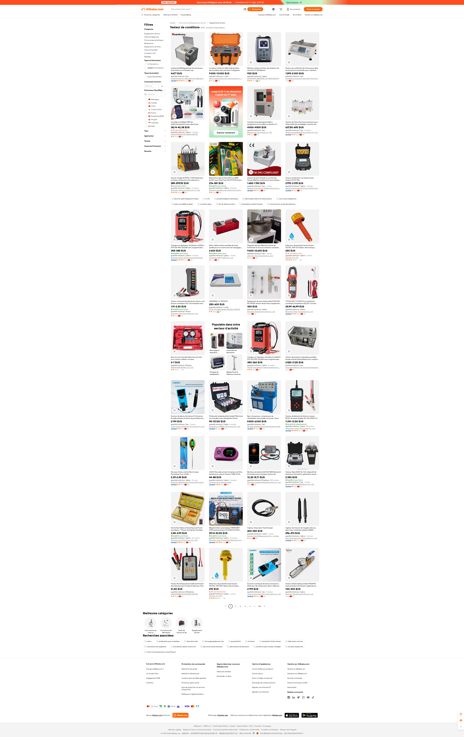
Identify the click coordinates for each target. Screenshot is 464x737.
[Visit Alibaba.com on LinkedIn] (293, 697)
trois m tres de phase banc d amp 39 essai (161, 652)
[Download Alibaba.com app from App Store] (292, 715)
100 (259, 606)
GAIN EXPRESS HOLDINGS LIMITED (184, 134)
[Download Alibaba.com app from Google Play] (309, 715)
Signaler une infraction (260, 692)
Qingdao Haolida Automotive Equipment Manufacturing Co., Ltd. (264, 426)
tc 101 (208, 199)
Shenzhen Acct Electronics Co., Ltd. (184, 540)
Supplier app (223, 715)
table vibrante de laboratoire (239, 647)
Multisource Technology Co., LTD (259, 132)
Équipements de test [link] (217, 23)
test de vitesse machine (226, 204)
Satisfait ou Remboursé (190, 673)
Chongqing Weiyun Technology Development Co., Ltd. (302, 367)
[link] (461, 714)
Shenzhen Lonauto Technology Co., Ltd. (300, 428)
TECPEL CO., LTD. (291, 258)
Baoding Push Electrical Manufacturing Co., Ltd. (264, 188)
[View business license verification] (254, 733)
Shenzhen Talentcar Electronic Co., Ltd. (185, 190)
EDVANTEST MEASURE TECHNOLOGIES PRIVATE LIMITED (264, 78)
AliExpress (197, 726)
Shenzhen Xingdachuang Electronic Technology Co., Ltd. (226, 190)
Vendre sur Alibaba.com (296, 669)
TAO (250, 726)
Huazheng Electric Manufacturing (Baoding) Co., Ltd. (188, 78)
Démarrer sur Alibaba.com (297, 673)
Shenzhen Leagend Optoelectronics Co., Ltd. (264, 482)
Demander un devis (224, 676)
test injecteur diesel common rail (184, 647)
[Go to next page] (264, 606)
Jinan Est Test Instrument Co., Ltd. (260, 256)
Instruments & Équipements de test (192, 23)
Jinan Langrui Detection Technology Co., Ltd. (188, 426)
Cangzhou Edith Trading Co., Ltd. (221, 258)
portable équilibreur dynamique (227, 199)
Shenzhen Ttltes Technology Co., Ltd (299, 312)
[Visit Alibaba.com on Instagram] (303, 697)
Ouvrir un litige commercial (262, 678)
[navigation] (155, 314)
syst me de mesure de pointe (212, 647)
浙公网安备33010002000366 (271, 733)
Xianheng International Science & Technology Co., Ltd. (302, 188)
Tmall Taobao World (220, 726)
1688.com (207, 726)
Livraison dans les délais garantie (193, 678)
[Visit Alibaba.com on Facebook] (288, 697)
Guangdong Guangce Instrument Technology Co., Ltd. (302, 78)
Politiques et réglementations (192, 694)
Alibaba (172, 23)
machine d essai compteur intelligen (268, 647)
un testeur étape (205, 204)
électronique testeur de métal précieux (258, 199)
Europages (267, 726)
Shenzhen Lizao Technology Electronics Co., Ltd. (226, 540)
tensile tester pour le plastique (169, 641)
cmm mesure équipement (287, 199)
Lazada (232, 726)
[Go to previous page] (226, 606)
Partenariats (291, 687)
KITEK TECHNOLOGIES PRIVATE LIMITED (224, 309)
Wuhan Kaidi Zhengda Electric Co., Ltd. (299, 484)
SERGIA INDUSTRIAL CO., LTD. (182, 367)
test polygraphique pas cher (214, 641)
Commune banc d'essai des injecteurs (282, 204)
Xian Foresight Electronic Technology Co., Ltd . (226, 78)
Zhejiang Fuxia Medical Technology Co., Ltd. (301, 132)
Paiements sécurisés (189, 669)
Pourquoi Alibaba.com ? (155, 669)
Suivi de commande (294, 678)
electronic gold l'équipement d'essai (186, 199)
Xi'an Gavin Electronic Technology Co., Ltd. (301, 538)
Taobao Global (242, 726)
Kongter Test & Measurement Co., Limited (263, 536)
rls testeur (251, 641)
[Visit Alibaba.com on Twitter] (298, 697)
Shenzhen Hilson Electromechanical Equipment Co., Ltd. (188, 258)
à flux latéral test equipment (156, 647)
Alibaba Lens (157, 715)
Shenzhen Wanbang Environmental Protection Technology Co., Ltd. (188, 482)
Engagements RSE (153, 678)
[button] (244, 9)
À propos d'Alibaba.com (155, 664)
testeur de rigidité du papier (183, 204)
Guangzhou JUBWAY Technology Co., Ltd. (224, 426)
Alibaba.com (277, 715)
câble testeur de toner (295, 641)
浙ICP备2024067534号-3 (293, 733)
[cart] (281, 10)
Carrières (149, 683)
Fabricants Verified (224, 672)
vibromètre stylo (192, 641)
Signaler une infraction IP (261, 687)
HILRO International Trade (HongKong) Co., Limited (264, 367)
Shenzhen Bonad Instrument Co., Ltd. (261, 312)
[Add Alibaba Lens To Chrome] (180, 715)
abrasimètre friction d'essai (271, 641)
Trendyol (257, 726)
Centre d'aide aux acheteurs (262, 669)
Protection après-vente (190, 683)
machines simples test (295, 647)
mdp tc (149, 641)
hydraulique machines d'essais (252, 204)
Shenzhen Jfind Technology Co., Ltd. (184, 314)
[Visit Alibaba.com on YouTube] (308, 697)
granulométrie (236, 641)
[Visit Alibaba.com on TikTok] (313, 697)
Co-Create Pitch (152, 673)
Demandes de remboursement (263, 683)
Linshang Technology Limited (220, 482)
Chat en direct (257, 673)
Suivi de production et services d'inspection (193, 688)
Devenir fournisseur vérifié (297, 683)
